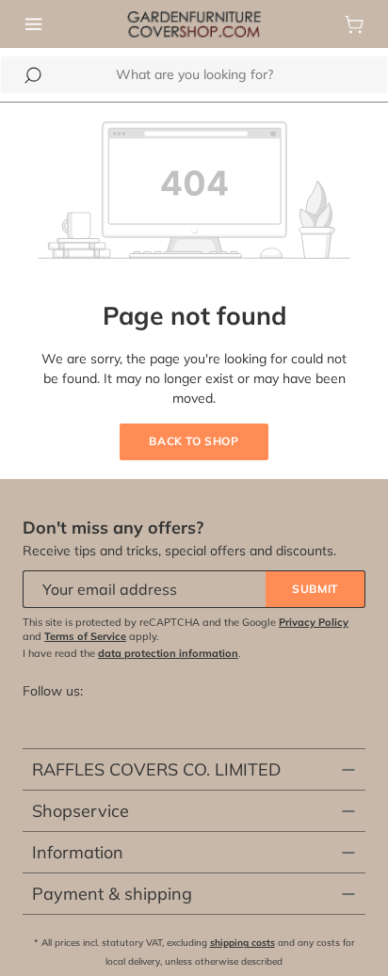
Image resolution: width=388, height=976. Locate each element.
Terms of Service (85, 636)
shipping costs (242, 942)
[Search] (33, 75)
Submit (315, 589)
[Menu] (34, 24)
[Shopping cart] (354, 24)
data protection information (168, 653)
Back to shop (193, 441)
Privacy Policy (313, 622)
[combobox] (194, 75)
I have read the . (132, 653)
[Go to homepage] (194, 22)
